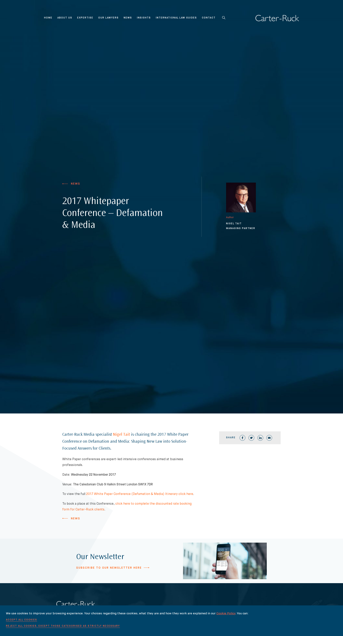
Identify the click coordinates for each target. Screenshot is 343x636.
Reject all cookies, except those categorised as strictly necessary (63, 626)
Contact (209, 18)
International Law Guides (176, 18)
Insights (144, 18)
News (128, 18)
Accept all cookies (21, 620)
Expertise (85, 18)
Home (48, 18)
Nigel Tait (121, 435)
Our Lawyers (108, 18)
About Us (64, 18)
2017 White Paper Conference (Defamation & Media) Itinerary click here (139, 494)
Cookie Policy (225, 613)
